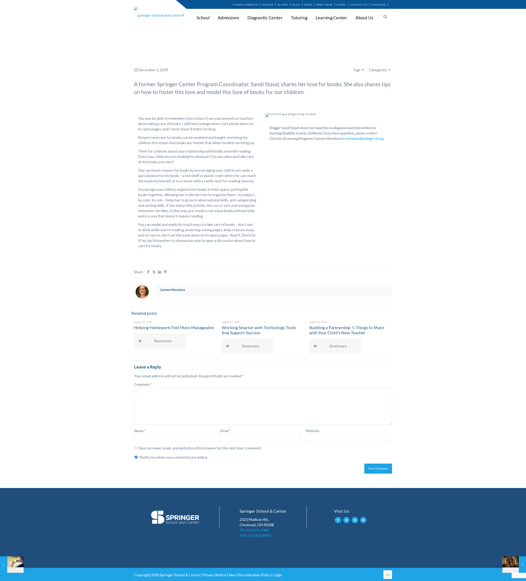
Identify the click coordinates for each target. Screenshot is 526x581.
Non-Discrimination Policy (250, 575)
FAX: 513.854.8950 (255, 535)
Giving (341, 4)
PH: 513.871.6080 (254, 530)
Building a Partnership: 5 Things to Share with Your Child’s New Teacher (346, 330)
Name (140, 430)
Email (225, 430)
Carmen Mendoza (172, 290)
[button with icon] (338, 520)
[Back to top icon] (387, 574)
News (308, 4)
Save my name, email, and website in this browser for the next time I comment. (200, 448)
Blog (296, 4)
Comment (143, 384)
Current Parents (245, 4)
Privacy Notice (214, 575)
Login (277, 575)
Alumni (283, 4)
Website (313, 430)
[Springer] (159, 15)
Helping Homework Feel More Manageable (174, 327)
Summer (267, 4)
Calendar (378, 4)
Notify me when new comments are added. (174, 457)
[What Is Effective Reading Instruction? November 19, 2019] (12, 564)
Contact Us (358, 4)
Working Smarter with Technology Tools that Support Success (259, 330)
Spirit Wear (324, 4)
